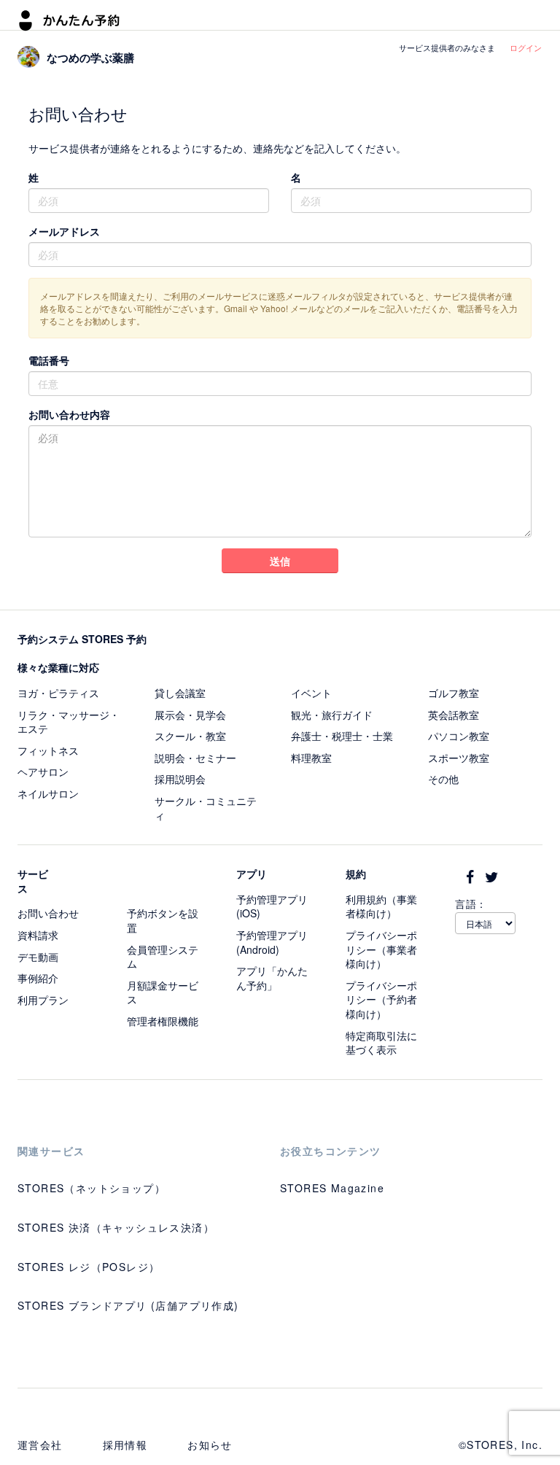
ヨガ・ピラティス (58, 692)
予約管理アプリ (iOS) (272, 906)
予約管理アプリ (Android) (272, 942)
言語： (471, 903)
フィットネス (48, 750)
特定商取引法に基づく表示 (381, 1042)
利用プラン (43, 999)
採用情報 (125, 1444)
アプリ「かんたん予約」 (272, 977)
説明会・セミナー (195, 757)
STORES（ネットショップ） (92, 1188)
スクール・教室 (190, 735)
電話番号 (48, 360)
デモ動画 (38, 956)
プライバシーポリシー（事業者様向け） (381, 949)
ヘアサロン (43, 771)
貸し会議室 (180, 692)
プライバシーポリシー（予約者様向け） (381, 999)
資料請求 (38, 935)
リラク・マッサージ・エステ (69, 722)
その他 (443, 779)
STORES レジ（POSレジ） (89, 1266)
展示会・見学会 (190, 714)
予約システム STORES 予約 (82, 639)
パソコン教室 (458, 735)
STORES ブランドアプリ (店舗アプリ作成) (128, 1305)
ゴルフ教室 (453, 692)
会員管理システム (162, 956)
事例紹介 (38, 978)
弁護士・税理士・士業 (342, 735)
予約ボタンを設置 (162, 920)
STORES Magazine (332, 1188)
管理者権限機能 (162, 1021)
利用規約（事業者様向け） (381, 906)
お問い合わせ (48, 913)
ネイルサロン (48, 793)
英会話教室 (453, 714)
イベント (311, 692)
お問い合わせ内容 (69, 414)
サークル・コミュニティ (206, 808)
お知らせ (210, 1444)
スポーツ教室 (458, 757)
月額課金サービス (162, 992)
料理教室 (311, 757)
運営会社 (40, 1444)
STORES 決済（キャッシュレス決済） (116, 1227)
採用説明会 (180, 779)
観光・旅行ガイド (332, 714)
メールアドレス (64, 231)
